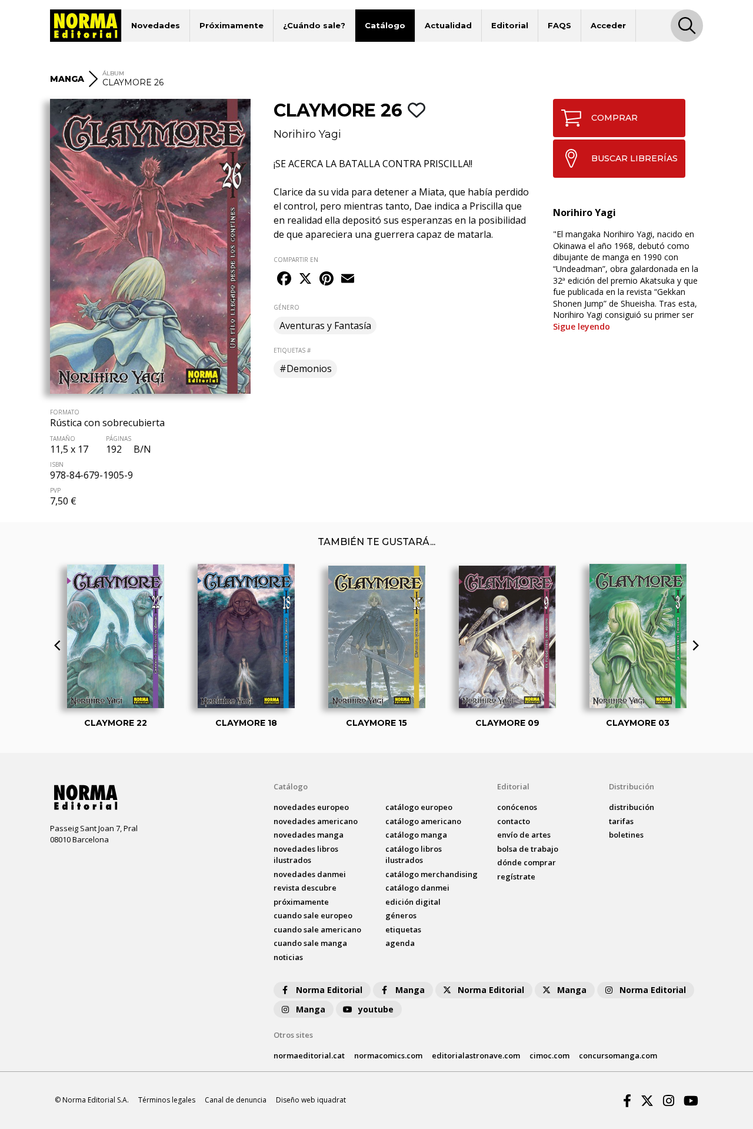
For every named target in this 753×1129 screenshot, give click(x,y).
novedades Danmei (310, 874)
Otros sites (293, 1035)
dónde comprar (526, 862)
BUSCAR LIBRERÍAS (634, 158)
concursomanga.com (618, 1055)
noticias (288, 957)
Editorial (509, 25)
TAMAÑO (62, 438)
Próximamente (231, 25)
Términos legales (166, 1100)
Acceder (608, 25)
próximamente (301, 901)
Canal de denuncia (235, 1100)
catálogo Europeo (418, 807)
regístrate (516, 876)
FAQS (559, 25)
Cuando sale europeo (313, 915)
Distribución (631, 786)
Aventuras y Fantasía (325, 325)
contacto (513, 821)
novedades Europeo (311, 807)
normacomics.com (388, 1055)
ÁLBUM (113, 73)
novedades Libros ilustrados (306, 855)
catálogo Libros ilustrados (413, 855)
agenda (400, 943)
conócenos (517, 807)
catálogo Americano (423, 821)
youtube (376, 1009)
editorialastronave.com (476, 1055)
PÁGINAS (118, 438)
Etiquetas (403, 929)
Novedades (155, 25)
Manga (410, 989)
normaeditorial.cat (309, 1055)
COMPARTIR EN (296, 259)
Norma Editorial (329, 989)
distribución (631, 807)
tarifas (621, 821)
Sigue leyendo (581, 326)
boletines (626, 834)
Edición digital (413, 901)
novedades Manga (309, 834)
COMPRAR (614, 117)
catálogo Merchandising (431, 874)
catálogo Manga (416, 834)
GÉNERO (286, 307)
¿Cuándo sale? (314, 25)
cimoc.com (549, 1055)
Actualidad (448, 25)
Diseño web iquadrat (311, 1100)
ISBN (57, 464)
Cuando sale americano (317, 929)
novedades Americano (316, 821)
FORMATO (64, 412)
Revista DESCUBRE (305, 887)
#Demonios (305, 368)
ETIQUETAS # (292, 350)
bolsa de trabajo (527, 849)
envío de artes (524, 834)
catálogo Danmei (417, 887)
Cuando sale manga (310, 943)
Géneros (401, 915)
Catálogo (385, 25)
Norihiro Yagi (307, 134)
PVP (55, 490)
